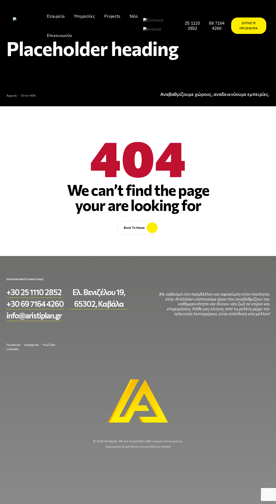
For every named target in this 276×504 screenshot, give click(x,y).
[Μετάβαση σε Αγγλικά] (153, 29)
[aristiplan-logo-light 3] (21, 25)
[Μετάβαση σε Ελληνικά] (155, 19)
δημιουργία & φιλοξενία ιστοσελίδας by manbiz (138, 446)
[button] (192, 26)
